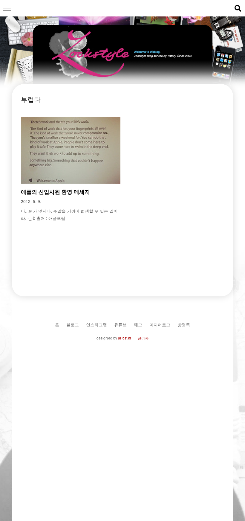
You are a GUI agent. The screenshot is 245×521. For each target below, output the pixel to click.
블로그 (72, 324)
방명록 (183, 324)
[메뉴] (6, 8)
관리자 (143, 337)
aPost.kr (124, 337)
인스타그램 (96, 324)
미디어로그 (159, 324)
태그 (138, 324)
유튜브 (120, 324)
